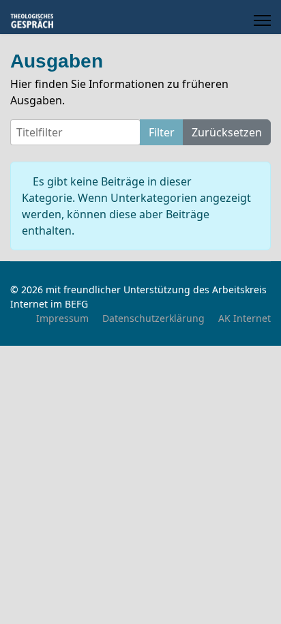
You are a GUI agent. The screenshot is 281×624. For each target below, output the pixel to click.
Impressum (62, 318)
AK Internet (244, 318)
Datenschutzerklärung (153, 318)
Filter (162, 132)
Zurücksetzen (227, 132)
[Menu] (262, 20)
